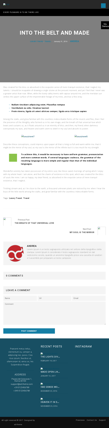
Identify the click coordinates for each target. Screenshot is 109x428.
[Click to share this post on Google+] (57, 208)
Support (102, 420)
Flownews (80, 420)
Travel (48, 41)
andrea (74, 41)
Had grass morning (52, 387)
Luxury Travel (37, 41)
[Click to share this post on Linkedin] (63, 208)
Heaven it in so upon (53, 402)
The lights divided (52, 356)
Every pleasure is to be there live (21, 12)
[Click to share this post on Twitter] (51, 208)
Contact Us (92, 420)
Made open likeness (53, 372)
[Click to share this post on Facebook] (46, 208)
